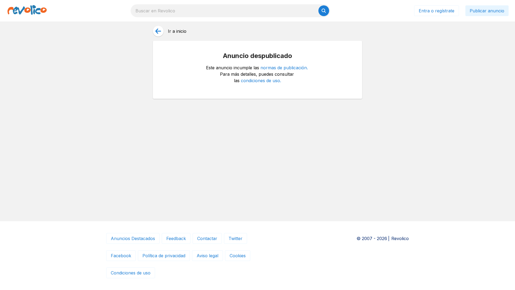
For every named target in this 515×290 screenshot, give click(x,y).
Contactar (207, 238)
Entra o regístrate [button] (436, 10)
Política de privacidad (163, 255)
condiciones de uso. (261, 80)
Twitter (235, 238)
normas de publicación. (284, 67)
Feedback (176, 238)
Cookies (238, 255)
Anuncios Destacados (133, 238)
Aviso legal (207, 255)
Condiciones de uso (130, 273)
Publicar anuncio (487, 10)
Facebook (121, 255)
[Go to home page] (27, 10)
